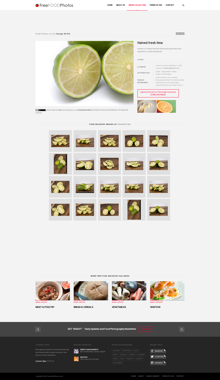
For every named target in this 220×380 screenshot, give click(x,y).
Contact (170, 5)
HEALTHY (130, 359)
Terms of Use (155, 5)
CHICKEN (116, 350)
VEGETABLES (119, 307)
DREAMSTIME (124, 124)
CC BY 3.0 (50, 361)
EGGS (136, 350)
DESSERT (141, 355)
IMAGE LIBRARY (153, 376)
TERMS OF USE (168, 376)
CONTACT (180, 376)
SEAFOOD (155, 307)
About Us (120, 5)
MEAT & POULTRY (45, 307)
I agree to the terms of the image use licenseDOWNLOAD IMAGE (158, 93)
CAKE (115, 355)
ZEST (122, 359)
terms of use (40, 355)
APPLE (115, 359)
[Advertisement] (110, 21)
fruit (53, 34)
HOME (133, 376)
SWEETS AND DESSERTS (89, 349)
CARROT (139, 359)
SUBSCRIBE (146, 329)
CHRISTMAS (126, 350)
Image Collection (137, 5)
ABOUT (141, 376)
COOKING (123, 355)
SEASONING (117, 363)
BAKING (132, 355)
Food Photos (42, 34)
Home (110, 5)
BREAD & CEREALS (83, 307)
